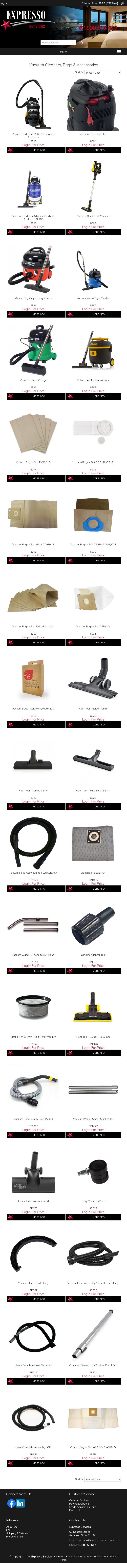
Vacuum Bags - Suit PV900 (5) (33, 462)
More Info (39, 150)
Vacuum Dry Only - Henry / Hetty (33, 298)
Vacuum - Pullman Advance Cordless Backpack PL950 (33, 217)
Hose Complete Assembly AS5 (33, 1447)
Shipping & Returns (17, 1533)
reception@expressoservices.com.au (98, 1540)
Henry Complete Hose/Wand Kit (33, 1365)
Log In (3, 3)
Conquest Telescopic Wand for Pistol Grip (93, 1365)
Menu (63, 51)
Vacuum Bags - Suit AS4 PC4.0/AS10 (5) (93, 1447)
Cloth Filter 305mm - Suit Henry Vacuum (33, 1036)
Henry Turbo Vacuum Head (33, 1201)
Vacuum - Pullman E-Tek (93, 134)
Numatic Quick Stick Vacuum (93, 216)
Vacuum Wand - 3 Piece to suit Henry (33, 954)
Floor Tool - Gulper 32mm (93, 708)
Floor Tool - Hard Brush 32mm (93, 790)
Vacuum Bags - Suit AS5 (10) (93, 626)
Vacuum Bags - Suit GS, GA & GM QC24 (93, 544)
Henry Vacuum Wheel (93, 1201)
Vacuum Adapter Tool (93, 954)
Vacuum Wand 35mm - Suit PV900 (93, 1119)
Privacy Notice (14, 1536)
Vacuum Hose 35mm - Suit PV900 (33, 1119)
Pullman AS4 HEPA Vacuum (93, 380)
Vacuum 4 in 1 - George (33, 380)
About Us (11, 1526)
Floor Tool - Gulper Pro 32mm (93, 1036)
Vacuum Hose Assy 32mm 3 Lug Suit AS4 (33, 872)
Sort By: (79, 72)
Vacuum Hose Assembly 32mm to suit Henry (93, 1283)
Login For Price (33, 145)
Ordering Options (79, 1500)
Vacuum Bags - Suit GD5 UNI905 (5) (93, 462)
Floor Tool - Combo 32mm (33, 790)
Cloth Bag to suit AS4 (93, 872)
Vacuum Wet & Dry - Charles (93, 298)
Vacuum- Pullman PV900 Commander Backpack (33, 136)
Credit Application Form (82, 1507)
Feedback (75, 1510)
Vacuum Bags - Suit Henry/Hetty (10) (33, 708)
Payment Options (79, 1503)
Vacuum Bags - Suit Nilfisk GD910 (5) (33, 544)
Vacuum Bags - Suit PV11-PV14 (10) (33, 626)
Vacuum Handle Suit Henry (33, 1283)
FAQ (8, 1530)
